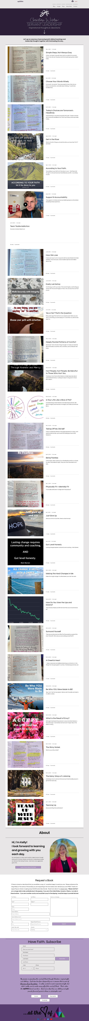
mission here (63, 889)
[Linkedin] (38, 1019)
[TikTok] (41, 1019)
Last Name (33, 896)
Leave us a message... (55, 896)
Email (12, 901)
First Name (13, 896)
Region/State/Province (36, 921)
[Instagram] (45, 1019)
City (12, 921)
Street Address (14, 911)
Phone (12, 906)
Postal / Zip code (15, 927)
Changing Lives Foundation (29, 984)
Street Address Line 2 (16, 916)
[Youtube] (51, 1019)
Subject (32, 901)
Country (32, 927)
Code (24, 965)
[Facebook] (48, 1019)
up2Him (20, 1)
